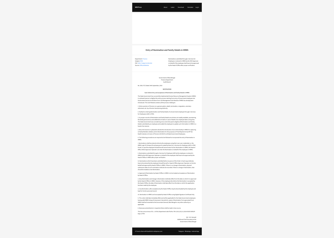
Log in (197, 7)
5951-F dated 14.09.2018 (145, 63)
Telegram (181, 231)
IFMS (141, 61)
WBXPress (138, 7)
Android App (195, 231)
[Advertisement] (167, 30)
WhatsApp (188, 231)
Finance (145, 59)
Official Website (144, 65)
